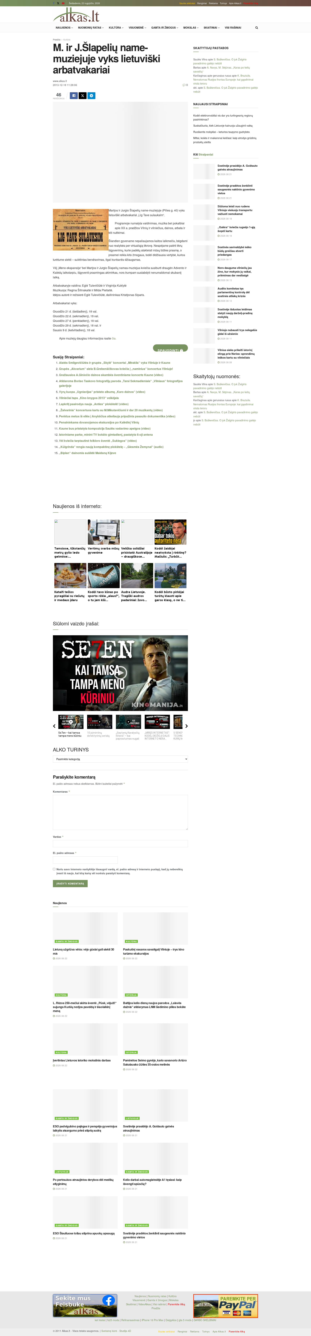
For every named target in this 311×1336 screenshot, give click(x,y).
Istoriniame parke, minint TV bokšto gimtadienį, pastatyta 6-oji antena (106, 434)
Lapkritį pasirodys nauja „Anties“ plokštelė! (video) (94, 404)
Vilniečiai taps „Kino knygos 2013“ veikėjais (89, 398)
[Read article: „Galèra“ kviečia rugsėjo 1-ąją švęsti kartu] (204, 233)
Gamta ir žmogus (163, 27)
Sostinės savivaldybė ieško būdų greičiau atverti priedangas (234, 251)
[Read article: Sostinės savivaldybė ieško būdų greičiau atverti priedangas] (204, 253)
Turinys (223, 3)
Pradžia (56, 39)
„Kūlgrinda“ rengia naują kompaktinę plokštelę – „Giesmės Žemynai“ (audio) (111, 447)
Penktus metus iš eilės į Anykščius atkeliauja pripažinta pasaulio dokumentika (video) (117, 416)
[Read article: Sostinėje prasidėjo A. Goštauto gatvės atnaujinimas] (155, 1105)
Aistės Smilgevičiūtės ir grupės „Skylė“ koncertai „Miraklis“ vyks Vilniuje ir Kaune (114, 363)
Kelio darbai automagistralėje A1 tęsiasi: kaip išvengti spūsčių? (152, 1182)
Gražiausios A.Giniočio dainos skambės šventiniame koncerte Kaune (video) (111, 375)
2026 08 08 (226, 362)
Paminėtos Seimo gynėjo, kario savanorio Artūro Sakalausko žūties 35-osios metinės (155, 1062)
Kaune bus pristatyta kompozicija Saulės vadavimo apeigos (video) (104, 428)
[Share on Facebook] (74, 95)
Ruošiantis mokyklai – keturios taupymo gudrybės (221, 132)
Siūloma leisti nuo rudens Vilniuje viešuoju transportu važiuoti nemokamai (235, 210)
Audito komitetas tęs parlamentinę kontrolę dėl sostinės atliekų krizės (234, 292)
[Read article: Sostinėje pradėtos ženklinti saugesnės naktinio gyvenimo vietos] (155, 1212)
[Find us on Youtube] (63, 3)
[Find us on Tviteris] (58, 3)
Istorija (131, 995)
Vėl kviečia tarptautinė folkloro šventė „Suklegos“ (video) (98, 441)
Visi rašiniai (233, 27)
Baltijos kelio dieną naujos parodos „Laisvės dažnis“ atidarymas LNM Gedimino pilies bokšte (154, 1005)
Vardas (58, 836)
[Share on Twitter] (83, 95)
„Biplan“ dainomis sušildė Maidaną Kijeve (87, 453)
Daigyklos (171, 1320)
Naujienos (63, 27)
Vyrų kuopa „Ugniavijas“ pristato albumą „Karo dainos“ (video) (102, 392)
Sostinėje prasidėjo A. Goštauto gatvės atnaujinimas (148, 1128)
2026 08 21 (61, 1135)
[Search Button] (256, 27)
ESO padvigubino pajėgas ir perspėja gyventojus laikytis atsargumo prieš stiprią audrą (85, 1128)
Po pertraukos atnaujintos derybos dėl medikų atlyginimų (83, 1182)
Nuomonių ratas (89, 27)
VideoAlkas (144, 1304)
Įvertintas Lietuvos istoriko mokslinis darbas (82, 1060)
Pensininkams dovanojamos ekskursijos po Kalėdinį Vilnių (99, 422)
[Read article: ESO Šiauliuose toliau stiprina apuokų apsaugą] (85, 1212)
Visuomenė (136, 27)
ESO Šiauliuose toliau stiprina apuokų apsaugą (84, 1233)
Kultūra (115, 27)
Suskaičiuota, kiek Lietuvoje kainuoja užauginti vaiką (223, 125)
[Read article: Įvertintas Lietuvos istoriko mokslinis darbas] (85, 1039)
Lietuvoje (132, 1118)
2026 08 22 (61, 958)
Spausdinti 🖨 (170, 350)
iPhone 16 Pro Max (152, 1320)
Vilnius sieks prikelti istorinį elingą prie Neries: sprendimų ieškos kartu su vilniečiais (236, 353)
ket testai (100, 1320)
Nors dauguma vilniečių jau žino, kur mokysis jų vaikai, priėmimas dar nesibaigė (235, 271)
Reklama (213, 3)
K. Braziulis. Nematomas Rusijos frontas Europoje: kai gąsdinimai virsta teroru (223, 79)
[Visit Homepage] (76, 14)
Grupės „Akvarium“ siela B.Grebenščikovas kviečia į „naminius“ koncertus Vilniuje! (116, 369)
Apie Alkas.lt (235, 3)
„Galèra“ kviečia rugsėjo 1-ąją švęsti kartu (236, 229)
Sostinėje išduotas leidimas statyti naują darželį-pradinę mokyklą (235, 313)
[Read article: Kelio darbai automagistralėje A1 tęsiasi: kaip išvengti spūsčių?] (155, 1159)
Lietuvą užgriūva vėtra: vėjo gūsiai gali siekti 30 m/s (83, 951)
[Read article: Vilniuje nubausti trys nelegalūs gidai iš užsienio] (204, 336)
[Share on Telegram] (91, 95)
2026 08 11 (226, 321)
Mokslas (189, 27)
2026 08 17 (226, 259)
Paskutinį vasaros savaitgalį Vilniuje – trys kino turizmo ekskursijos (153, 951)
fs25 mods (113, 1320)
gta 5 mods (185, 1320)
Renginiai (202, 3)
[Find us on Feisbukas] (53, 3)
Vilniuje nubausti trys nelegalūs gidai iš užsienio (237, 332)
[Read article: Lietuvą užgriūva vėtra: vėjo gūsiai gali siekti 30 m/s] (85, 928)
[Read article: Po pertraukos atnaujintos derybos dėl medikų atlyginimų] (85, 1159)
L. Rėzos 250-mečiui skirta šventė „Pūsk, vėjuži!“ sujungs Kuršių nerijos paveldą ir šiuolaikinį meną (84, 1007)
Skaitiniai (210, 27)
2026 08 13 (226, 280)
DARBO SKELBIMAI (205, 1320)
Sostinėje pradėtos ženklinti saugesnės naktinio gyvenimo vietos (154, 1235)
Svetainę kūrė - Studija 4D (116, 1331)
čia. (114, 338)
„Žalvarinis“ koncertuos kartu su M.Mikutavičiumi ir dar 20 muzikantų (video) (111, 410)
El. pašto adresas (65, 853)
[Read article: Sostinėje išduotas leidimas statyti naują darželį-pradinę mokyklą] (204, 315)
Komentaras (61, 791)
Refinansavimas (130, 1320)
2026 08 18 (226, 218)
